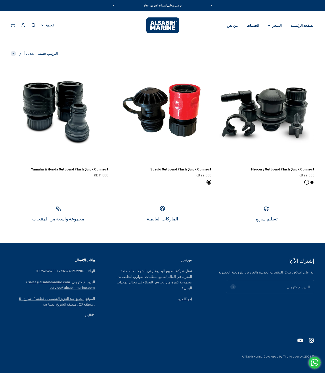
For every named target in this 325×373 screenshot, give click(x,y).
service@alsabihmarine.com (72, 287)
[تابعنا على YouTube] (300, 340)
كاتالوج (90, 315)
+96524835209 (47, 271)
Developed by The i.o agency (283, 356)
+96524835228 (72, 271)
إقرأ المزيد (184, 299)
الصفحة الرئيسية (302, 25)
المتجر (277, 25)
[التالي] (113, 5)
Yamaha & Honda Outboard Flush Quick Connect (69, 169)
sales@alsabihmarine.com (49, 282)
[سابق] (211, 5)
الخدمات (253, 25)
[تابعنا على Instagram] (311, 340)
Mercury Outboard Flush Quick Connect (282, 169)
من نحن (232, 25)
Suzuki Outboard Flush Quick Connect (180, 169)
